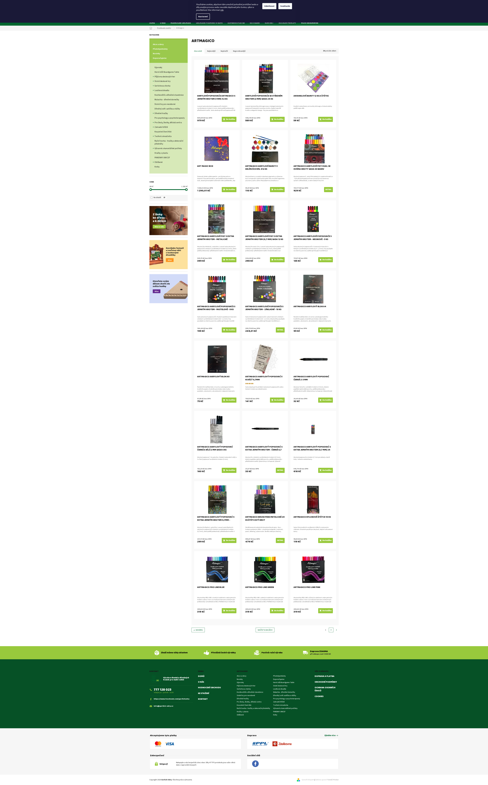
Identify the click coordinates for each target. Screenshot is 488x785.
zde (222, 10)
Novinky (156, 53)
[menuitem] (152, 23)
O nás (201, 682)
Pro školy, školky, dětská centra (168, 122)
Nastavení (203, 16)
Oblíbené (159, 162)
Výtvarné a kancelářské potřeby (168, 148)
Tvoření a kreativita (163, 136)
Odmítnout (269, 6)
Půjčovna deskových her (165, 76)
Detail (328, 189)
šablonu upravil (327, 779)
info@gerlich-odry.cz (163, 706)
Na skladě (159, 197)
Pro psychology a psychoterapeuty (170, 118)
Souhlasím (285, 6)
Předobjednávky (160, 49)
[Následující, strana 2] (331, 630)
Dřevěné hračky (161, 113)
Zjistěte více (330, 735)
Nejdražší (224, 51)
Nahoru (199, 630)
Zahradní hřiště (161, 127)
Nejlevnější (211, 51)
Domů (201, 676)
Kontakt (203, 699)
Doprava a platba (324, 676)
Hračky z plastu (161, 153)
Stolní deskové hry (162, 81)
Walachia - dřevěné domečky (167, 99)
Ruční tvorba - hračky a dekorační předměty (169, 142)
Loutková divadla (162, 90)
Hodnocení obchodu (209, 687)
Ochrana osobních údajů (325, 689)
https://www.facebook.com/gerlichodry (171, 699)
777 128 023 (162, 689)
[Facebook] (255, 764)
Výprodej (158, 67)
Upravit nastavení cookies (202, 779)
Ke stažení (203, 693)
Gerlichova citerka (162, 85)
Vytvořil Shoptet (308, 779)
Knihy (157, 166)
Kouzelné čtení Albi (163, 131)
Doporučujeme (159, 58)
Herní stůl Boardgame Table (167, 72)
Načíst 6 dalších (265, 630)
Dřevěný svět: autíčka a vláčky (167, 108)
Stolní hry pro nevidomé (165, 104)
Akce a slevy (158, 44)
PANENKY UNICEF (162, 157)
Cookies (319, 696)
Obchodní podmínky (326, 682)
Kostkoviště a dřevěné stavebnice (169, 95)
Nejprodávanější (239, 51)
